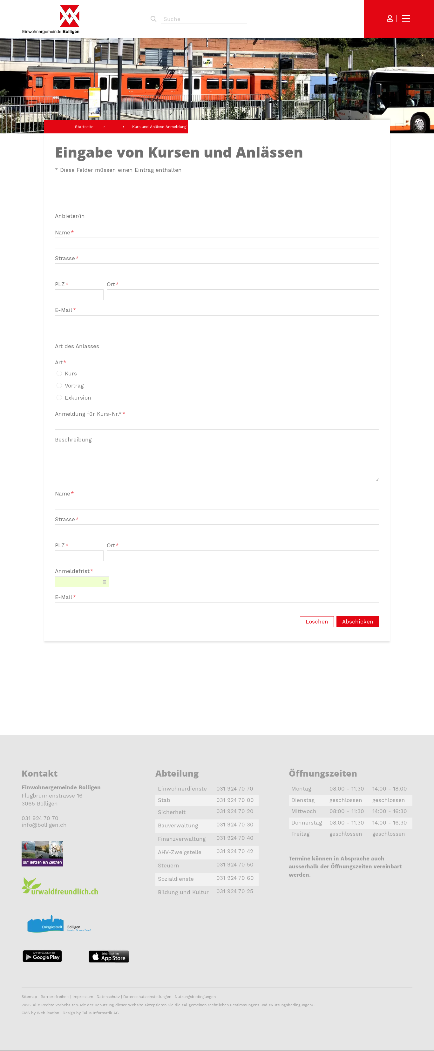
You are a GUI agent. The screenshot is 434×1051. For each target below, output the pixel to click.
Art (60, 362)
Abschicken (357, 621)
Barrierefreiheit (55, 996)
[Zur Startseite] (51, 19)
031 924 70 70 (40, 818)
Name (64, 232)
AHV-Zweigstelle (179, 852)
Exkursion (78, 397)
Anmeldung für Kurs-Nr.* (90, 414)
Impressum (82, 996)
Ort (113, 284)
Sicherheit (172, 812)
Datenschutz (108, 996)
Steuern (168, 865)
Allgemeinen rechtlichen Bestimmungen (220, 1005)
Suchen (153, 19)
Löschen (317, 621)
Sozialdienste (176, 879)
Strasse (67, 258)
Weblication (48, 1013)
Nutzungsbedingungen (195, 996)
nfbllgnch (45, 825)
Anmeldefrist (74, 571)
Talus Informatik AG (100, 1013)
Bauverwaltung (178, 825)
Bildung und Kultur (183, 892)
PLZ (62, 284)
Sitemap (29, 996)
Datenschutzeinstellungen (147, 996)
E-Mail (65, 310)
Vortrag (74, 385)
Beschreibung (73, 439)
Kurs (71, 373)
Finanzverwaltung (182, 839)
